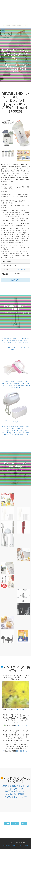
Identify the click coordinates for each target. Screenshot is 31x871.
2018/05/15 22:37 (22, 710)
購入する (16, 280)
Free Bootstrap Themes (10, 845)
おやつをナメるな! (15, 788)
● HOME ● (15, 823)
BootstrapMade (23, 845)
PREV (7, 823)
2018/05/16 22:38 (21, 725)
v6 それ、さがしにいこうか (15, 796)
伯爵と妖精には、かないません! (15, 786)
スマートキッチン (21, 269)
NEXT (24, 823)
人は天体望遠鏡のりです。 (15, 791)
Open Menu (3, 31)
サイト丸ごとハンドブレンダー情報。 (15, 54)
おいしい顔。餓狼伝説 (15, 794)
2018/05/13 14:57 (22, 751)
